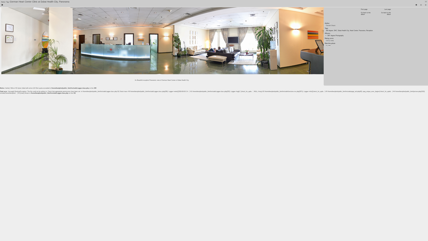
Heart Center (354, 30)
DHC (335, 30)
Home (3, 2)
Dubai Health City (343, 30)
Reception (369, 30)
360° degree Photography (335, 35)
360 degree (329, 30)
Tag (7, 2)
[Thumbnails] (416, 5)
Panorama (362, 30)
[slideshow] (2, 5)
